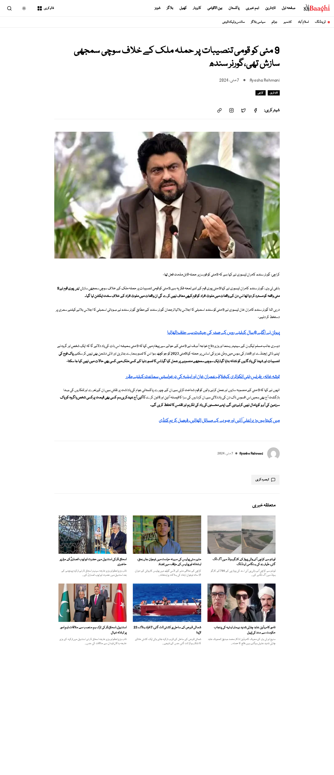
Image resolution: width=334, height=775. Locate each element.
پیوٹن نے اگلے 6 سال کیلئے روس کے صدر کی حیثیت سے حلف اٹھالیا (223, 332)
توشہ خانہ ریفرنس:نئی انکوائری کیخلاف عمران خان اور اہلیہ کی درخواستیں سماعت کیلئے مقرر (203, 376)
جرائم (274, 22)
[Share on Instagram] (231, 110)
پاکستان (234, 8)
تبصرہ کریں (262, 479)
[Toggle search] (9, 8)
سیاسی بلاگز (258, 22)
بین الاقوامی (214, 8)
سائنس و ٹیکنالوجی (233, 22)
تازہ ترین (270, 8)
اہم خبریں (252, 8)
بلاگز (170, 8)
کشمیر (288, 22)
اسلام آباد (303, 22)
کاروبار (197, 8)
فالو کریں (49, 8)
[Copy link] (219, 110)
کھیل (183, 8)
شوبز (157, 8)
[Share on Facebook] (255, 110)
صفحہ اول (288, 8)
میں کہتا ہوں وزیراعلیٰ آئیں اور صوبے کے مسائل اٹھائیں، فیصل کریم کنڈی (219, 420)
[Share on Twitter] (243, 110)
